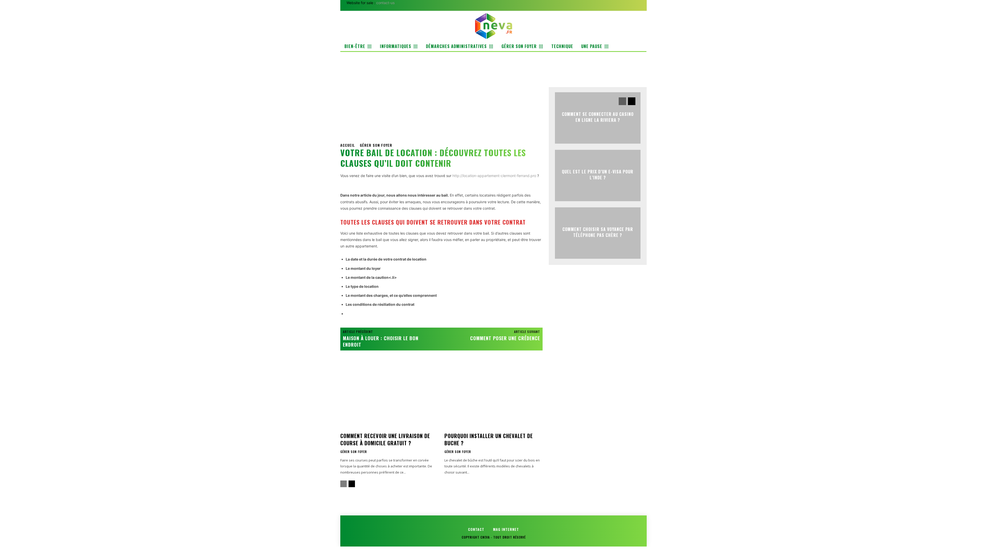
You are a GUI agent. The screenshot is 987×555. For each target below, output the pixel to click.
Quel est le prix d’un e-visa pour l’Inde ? (597, 174)
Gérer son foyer (376, 145)
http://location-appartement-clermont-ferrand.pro (494, 175)
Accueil (347, 145)
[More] (601, 70)
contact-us (385, 3)
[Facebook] (554, 70)
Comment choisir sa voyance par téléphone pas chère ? (597, 232)
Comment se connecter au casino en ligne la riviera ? (598, 117)
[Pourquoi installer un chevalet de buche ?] (493, 397)
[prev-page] (343, 483)
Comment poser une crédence (505, 338)
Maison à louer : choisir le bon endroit (380, 341)
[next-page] (352, 483)
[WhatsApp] (589, 70)
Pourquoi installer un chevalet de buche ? (488, 439)
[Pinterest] (577, 70)
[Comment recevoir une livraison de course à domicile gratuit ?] (389, 397)
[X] (566, 70)
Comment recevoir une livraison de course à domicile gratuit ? (385, 439)
